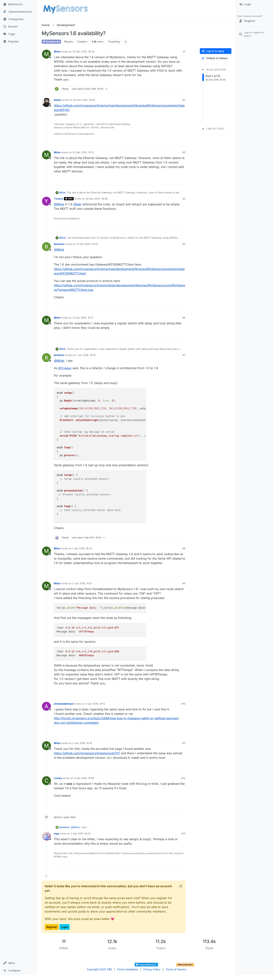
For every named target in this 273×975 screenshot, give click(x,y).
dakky (57, 99)
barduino (59, 243)
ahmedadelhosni (64, 703)
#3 (183, 152)
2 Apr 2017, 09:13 (80, 833)
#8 (183, 548)
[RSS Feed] (125, 42)
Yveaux (58, 198)
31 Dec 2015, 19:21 (82, 317)
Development (52, 41)
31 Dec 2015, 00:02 (87, 243)
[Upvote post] (168, 89)
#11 (183, 743)
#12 (183, 778)
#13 (183, 833)
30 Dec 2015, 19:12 (83, 152)
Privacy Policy (151, 969)
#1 (184, 51)
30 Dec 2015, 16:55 (84, 99)
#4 (183, 198)
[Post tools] (182, 89)
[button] (18, 963)
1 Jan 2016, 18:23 (82, 548)
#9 (183, 583)
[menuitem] (255, 4)
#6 (183, 317)
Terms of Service (176, 969)
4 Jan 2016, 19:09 (84, 778)
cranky (58, 778)
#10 (183, 703)
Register (51, 927)
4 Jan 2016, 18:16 (82, 743)
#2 (183, 99)
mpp (56, 833)
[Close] (180, 886)
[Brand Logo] (65, 8)
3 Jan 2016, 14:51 (82, 583)
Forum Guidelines (127, 969)
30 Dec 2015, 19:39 (97, 198)
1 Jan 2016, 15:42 (86, 355)
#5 (183, 243)
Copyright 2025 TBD (99, 969)
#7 (184, 355)
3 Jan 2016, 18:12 (95, 703)
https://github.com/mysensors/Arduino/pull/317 (87, 753)
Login (64, 927)
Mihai (57, 51)
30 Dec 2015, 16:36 (83, 51)
